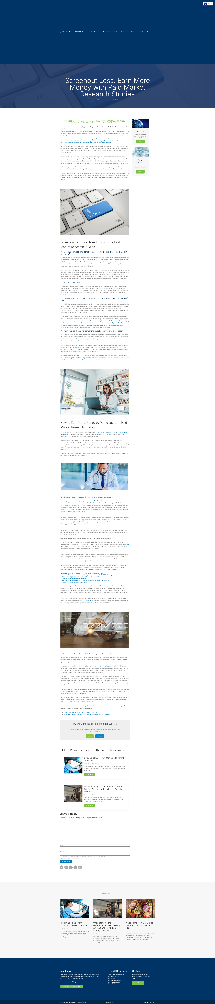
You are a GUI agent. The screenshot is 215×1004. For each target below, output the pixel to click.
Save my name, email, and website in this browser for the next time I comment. (83, 856)
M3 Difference (124, 31)
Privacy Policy (75, 341)
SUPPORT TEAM (88, 600)
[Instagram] (150, 1003)
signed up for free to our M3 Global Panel (91, 501)
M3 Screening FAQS (69, 358)
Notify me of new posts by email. (70, 858)
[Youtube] (148, 1003)
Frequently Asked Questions (91, 358)
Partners (133, 31)
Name (62, 840)
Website (62, 851)
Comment (63, 819)
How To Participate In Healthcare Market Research (80, 712)
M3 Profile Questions (120, 660)
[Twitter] (145, 1003)
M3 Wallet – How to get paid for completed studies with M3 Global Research (88, 714)
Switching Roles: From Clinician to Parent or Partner (74, 924)
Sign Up (140, 141)
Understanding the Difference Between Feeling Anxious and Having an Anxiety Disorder (103, 789)
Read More (89, 774)
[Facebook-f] (142, 1003)
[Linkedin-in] (153, 1003)
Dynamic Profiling (117, 323)
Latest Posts (94, 31)
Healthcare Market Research (109, 31)
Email (61, 845)
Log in (140, 171)
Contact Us (141, 31)
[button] (61, 867)
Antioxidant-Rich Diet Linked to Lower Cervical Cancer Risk (139, 925)
